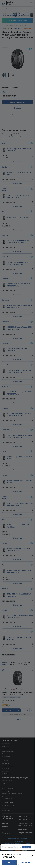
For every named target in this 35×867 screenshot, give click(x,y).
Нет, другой (25, 862)
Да (9, 862)
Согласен (27, 847)
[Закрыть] (32, 856)
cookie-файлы (16, 847)
